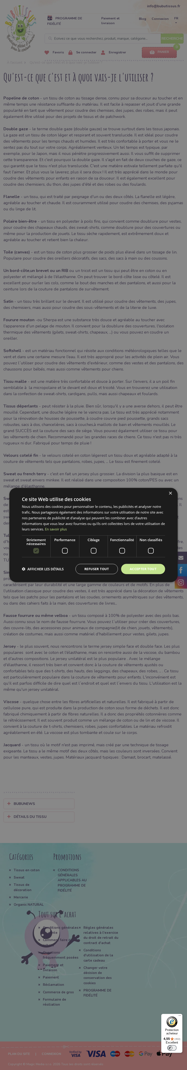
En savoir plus (56, 529)
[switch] (172, 1048)
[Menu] (179, 1016)
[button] (43, 569)
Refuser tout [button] (96, 569)
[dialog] (93, 535)
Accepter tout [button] (143, 569)
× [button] (170, 493)
